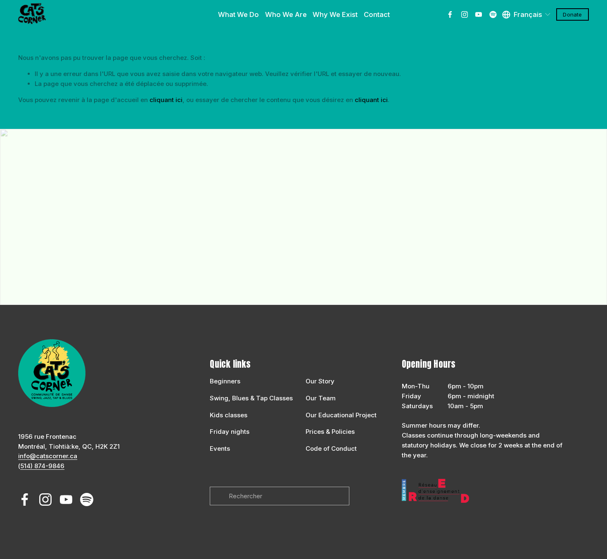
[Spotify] (493, 14)
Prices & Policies (330, 431)
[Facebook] (450, 14)
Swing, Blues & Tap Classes (251, 398)
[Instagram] (464, 14)
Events (220, 448)
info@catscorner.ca (47, 456)
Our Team (321, 398)
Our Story (320, 381)
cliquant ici (166, 100)
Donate (572, 14)
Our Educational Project (341, 415)
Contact (377, 14)
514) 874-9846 (42, 466)
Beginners (225, 381)
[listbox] (526, 14)
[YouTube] (478, 14)
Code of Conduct (331, 448)
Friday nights (229, 431)
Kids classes (228, 415)
